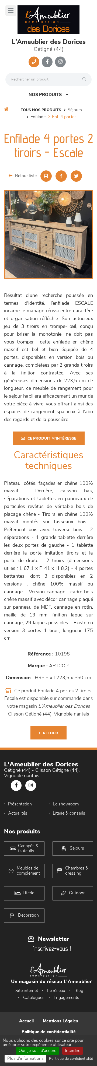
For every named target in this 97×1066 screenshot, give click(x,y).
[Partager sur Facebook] (61, 176)
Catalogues (33, 997)
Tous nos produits (41, 110)
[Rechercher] (86, 79)
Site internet (26, 990)
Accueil (26, 1021)
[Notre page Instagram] (60, 62)
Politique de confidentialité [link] (71, 1059)
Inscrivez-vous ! (52, 948)
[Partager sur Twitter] (76, 176)
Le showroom (66, 804)
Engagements (66, 997)
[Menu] (10, 10)
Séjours (75, 110)
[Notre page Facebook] (47, 62)
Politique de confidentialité (49, 1032)
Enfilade (38, 117)
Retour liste (26, 176)
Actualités (17, 813)
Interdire (72, 1051)
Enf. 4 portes (64, 117)
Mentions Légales (60, 1021)
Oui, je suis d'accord (38, 1051)
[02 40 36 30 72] (34, 62)
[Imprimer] (46, 176)
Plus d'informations (25, 1058)
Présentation (20, 804)
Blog (78, 990)
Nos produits (45, 95)
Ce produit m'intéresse (51, 438)
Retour (50, 733)
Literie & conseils (69, 813)
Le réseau (56, 990)
